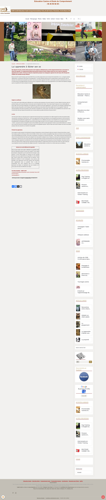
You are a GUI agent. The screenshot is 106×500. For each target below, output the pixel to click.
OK (90, 361)
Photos (39, 19)
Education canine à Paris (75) (87, 145)
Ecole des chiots (36, 481)
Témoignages (33, 19)
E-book (58, 19)
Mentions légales (40, 498)
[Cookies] (3, 497)
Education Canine (27, 481)
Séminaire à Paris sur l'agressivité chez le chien (86, 274)
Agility (81, 481)
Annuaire (79, 472)
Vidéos (44, 19)
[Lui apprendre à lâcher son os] (42, 91)
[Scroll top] (103, 497)
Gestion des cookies (64, 498)
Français (81, 69)
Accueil (27, 19)
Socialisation (65, 481)
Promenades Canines (56, 481)
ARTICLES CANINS (20, 63)
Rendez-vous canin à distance (84, 119)
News (62, 19)
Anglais (80, 66)
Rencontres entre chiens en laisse (85, 308)
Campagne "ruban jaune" (83, 227)
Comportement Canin (82, 103)
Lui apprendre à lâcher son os (86, 332)
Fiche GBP (84, 395)
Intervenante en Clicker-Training (83, 193)
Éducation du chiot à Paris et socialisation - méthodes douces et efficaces (83, 111)
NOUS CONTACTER (80, 347)
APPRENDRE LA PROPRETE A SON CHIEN (86, 242)
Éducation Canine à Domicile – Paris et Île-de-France (84, 95)
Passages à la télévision (85, 266)
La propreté (85, 339)
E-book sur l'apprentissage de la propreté (83, 292)
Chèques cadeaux (83, 235)
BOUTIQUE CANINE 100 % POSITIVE (85, 201)
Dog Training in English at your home (86, 177)
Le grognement (85, 324)
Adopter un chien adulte (85, 316)
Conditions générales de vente (52, 498)
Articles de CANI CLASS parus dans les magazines (83, 258)
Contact (53, 19)
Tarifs (48, 19)
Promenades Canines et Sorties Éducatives (86, 161)
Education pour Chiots (74, 481)
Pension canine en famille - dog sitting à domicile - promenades (86, 185)
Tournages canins (83, 282)
